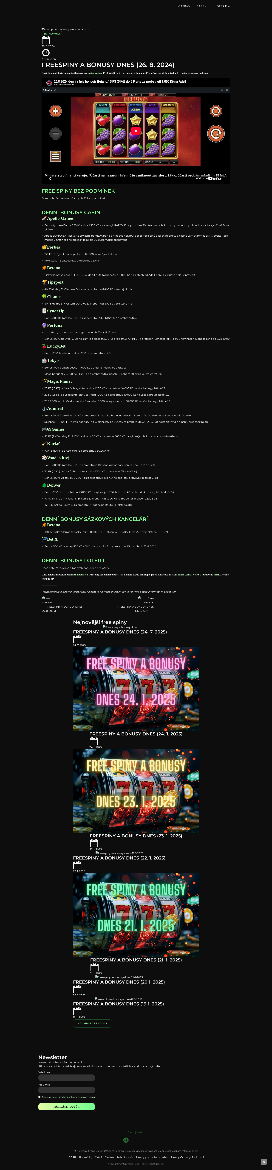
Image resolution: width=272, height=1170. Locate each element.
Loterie (221, 6)
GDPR (72, 1157)
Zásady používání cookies (152, 1157)
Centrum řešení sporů (119, 1157)
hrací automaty (78, 574)
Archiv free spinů (92, 1023)
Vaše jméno (44, 1072)
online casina (95, 73)
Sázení (202, 6)
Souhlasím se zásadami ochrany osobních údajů (68, 1097)
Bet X (52, 539)
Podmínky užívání (90, 1157)
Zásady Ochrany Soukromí (187, 1157)
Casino (184, 6)
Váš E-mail (44, 1084)
